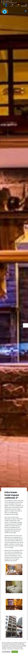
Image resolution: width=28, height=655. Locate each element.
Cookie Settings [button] (6, 651)
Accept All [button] (14, 651)
